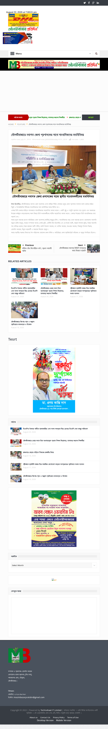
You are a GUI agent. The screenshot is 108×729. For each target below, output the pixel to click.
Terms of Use (72, 717)
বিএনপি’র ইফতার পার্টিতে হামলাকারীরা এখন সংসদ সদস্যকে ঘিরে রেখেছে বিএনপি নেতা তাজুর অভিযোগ (24, 291)
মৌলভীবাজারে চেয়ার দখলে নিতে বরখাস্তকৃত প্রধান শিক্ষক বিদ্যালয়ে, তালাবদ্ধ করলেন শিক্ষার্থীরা (52, 291)
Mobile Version (63, 720)
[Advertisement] (54, 92)
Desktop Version (45, 720)
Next (80, 245)
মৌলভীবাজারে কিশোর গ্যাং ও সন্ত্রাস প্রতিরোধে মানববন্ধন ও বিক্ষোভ (22, 322)
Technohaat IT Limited (51, 710)
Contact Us (45, 717)
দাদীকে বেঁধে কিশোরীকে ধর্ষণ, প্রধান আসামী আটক (37, 249)
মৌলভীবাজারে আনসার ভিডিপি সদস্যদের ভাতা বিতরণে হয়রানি (72, 249)
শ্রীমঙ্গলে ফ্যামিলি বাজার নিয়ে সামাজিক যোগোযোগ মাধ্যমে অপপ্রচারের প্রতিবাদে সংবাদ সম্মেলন (83, 291)
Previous (29, 245)
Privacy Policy (58, 717)
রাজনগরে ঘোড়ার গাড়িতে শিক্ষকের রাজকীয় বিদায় (68, 117)
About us (34, 717)
